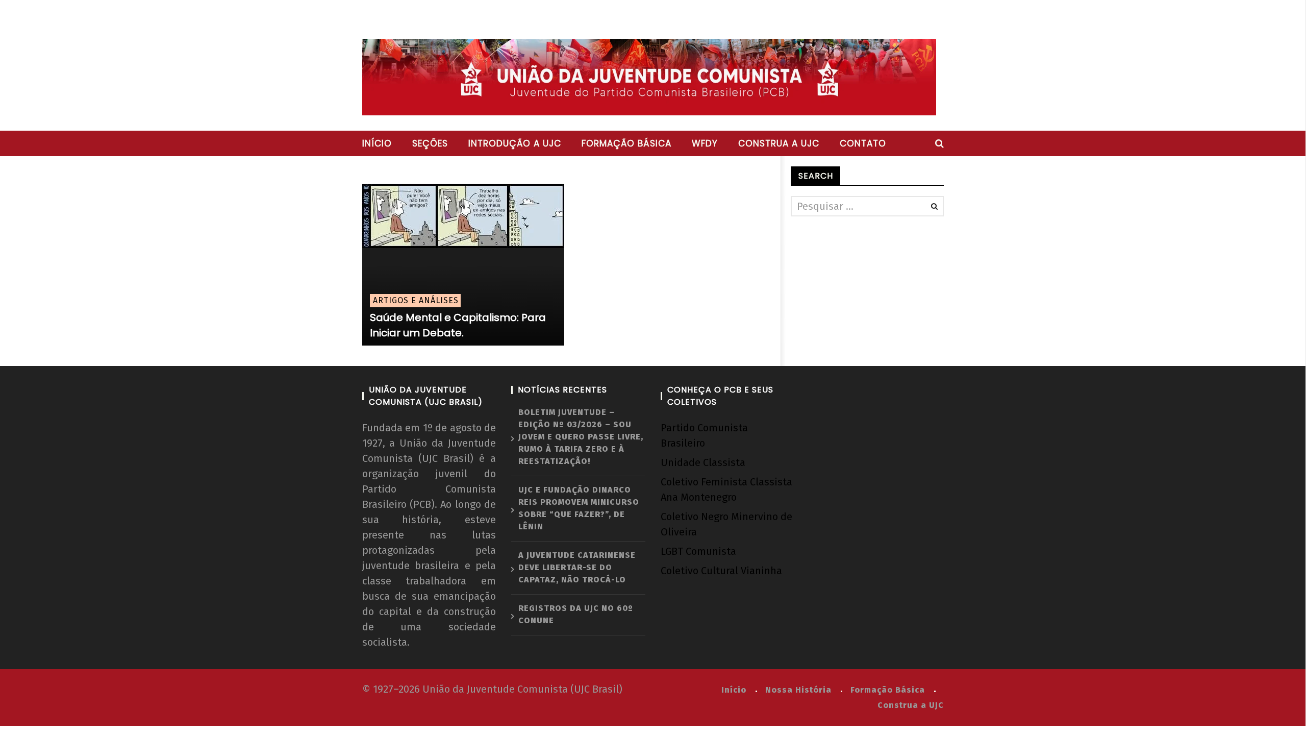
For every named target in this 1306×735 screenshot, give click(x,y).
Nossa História (798, 690)
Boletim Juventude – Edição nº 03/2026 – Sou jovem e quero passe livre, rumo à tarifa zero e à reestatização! (580, 436)
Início (377, 143)
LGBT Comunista (698, 551)
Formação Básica (887, 690)
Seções (430, 143)
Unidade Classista (703, 462)
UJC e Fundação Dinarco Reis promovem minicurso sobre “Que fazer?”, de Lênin (578, 508)
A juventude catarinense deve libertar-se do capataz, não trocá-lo (577, 567)
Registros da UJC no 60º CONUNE (575, 614)
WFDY (705, 143)
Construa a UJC (778, 143)
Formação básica (626, 143)
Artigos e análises (416, 300)
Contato (863, 143)
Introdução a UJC (514, 143)
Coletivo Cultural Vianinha (721, 571)
